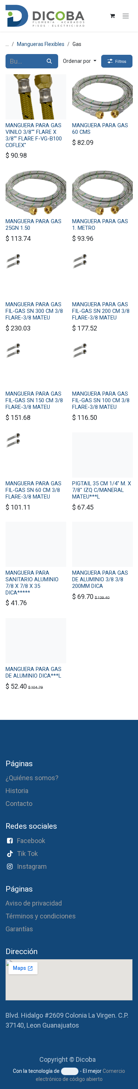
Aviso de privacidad (34, 903)
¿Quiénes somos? (32, 778)
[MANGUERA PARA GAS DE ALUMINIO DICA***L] (36, 640)
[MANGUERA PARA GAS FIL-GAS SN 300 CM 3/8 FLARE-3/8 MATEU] (36, 276)
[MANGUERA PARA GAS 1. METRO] (102, 192)
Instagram (32, 866)
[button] (80, 61)
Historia (17, 791)
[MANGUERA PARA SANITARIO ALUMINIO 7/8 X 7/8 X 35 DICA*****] (36, 544)
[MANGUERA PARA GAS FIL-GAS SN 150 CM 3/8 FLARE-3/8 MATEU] (36, 365)
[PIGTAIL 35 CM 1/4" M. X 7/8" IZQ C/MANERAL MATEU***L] (102, 455)
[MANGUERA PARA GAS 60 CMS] (102, 96)
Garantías (19, 929)
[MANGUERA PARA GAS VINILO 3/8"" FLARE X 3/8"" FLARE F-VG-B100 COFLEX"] (36, 96)
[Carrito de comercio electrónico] (112, 15)
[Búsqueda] (49, 61)
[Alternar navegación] (125, 16)
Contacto (19, 803)
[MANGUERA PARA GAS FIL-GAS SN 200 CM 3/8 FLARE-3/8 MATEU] (102, 276)
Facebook (31, 841)
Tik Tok (27, 853)
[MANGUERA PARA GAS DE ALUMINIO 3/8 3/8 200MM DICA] (102, 544)
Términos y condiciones (41, 916)
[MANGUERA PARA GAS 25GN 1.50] (36, 192)
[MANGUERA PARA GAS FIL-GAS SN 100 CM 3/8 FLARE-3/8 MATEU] (102, 365)
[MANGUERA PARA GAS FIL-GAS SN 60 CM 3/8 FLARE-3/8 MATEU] (36, 455)
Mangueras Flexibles (40, 44)
